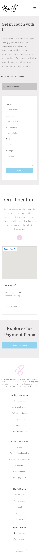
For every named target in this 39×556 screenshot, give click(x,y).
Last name (10, 116)
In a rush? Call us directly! (15, 77)
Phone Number (12, 127)
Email (8, 139)
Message (9, 151)
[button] (34, 8)
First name (10, 104)
